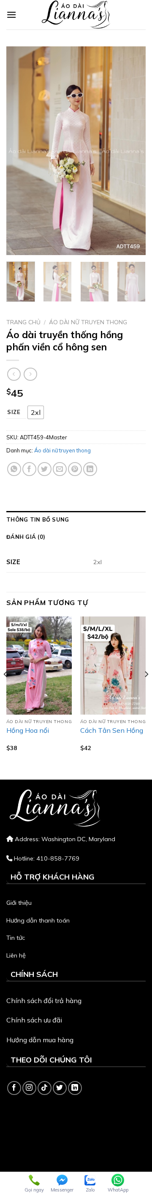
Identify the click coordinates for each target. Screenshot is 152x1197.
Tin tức (15, 937)
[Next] (132, 151)
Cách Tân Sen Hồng (111, 730)
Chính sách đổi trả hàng (43, 1000)
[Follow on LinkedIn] (75, 1088)
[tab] (76, 519)
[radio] (35, 412)
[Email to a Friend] (60, 469)
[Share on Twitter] (45, 469)
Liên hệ (16, 955)
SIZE (14, 412)
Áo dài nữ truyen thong (88, 321)
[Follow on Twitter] (60, 1088)
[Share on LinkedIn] (90, 469)
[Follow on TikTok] (45, 1088)
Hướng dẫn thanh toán (38, 920)
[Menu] (11, 14)
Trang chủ (23, 321)
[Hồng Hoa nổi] (39, 665)
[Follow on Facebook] (14, 1088)
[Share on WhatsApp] (14, 469)
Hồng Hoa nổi (27, 730)
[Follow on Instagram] (29, 1088)
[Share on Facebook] (29, 469)
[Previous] (19, 151)
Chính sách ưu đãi (34, 1020)
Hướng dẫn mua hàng (39, 1040)
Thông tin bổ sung (37, 519)
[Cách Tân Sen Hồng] (113, 665)
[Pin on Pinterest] (75, 469)
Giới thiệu (19, 902)
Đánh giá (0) (25, 536)
